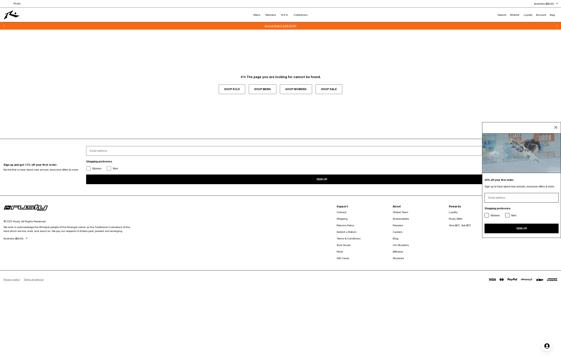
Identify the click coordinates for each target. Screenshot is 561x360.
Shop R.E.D (232, 89)
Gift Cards (343, 258)
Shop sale (329, 89)
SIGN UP (321, 179)
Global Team (400, 212)
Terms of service (33, 279)
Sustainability (401, 218)
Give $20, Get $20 (460, 225)
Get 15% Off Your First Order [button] (359, 25)
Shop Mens (262, 89)
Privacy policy (12, 279)
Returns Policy (345, 225)
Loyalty (453, 212)
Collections (300, 14)
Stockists (398, 258)
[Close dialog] (556, 127)
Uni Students (401, 245)
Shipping (342, 218)
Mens (257, 14)
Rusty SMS (455, 218)
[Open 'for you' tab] (547, 346)
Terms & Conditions (348, 238)
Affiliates (398, 251)
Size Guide (343, 245)
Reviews (398, 225)
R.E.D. (284, 14)
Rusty (17, 3)
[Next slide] (556, 25)
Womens (270, 14)
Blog (395, 238)
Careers (397, 231)
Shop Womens (296, 89)
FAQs (340, 251)
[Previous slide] (4, 25)
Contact (341, 212)
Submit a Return (347, 231)
